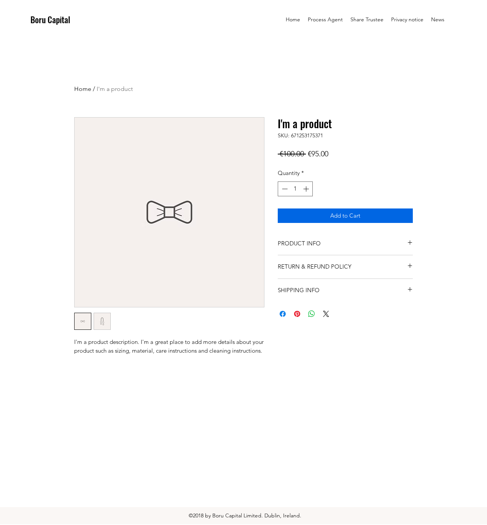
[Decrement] (284, 189)
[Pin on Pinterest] (297, 313)
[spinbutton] (295, 189)
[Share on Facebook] (282, 313)
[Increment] (307, 189)
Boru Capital (50, 19)
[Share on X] (326, 313)
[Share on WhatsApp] (311, 313)
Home (82, 88)
